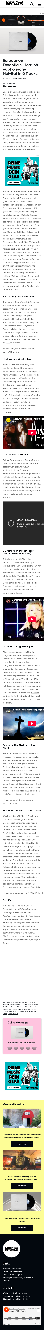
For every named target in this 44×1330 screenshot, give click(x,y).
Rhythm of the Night (16, 1011)
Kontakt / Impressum (12, 1268)
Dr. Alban (6, 1007)
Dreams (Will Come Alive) (20, 1007)
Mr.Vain (24, 1009)
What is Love (13, 1013)
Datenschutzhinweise (12, 1271)
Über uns (7, 1280)
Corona (24, 1004)
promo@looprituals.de (20, 1296)
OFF (8, 342)
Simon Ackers (9, 86)
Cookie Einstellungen (12, 1274)
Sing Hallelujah (30, 1011)
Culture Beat (33, 1004)
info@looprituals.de (21, 1299)
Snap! (5, 1013)
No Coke (35, 692)
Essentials (34, 1007)
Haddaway (16, 1009)
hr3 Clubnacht (16, 487)
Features (18, 1002)
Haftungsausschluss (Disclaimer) (18, 1277)
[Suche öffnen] (31, 4)
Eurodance (7, 1009)
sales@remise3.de (19, 1293)
